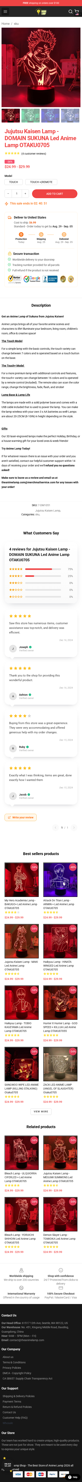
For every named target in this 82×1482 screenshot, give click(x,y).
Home (6, 24)
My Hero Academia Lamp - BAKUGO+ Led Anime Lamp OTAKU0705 (21, 904)
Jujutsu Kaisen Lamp (47, 510)
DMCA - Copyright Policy (17, 1373)
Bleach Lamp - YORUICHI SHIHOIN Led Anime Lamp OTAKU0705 (20, 1238)
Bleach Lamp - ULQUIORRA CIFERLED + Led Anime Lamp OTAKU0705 (21, 1177)
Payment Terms (12, 1401)
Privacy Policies (12, 1367)
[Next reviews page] (74, 827)
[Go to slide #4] (70, 116)
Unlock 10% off (7, 1465)
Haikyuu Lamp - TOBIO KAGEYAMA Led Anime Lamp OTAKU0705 (18, 1027)
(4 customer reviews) (33, 153)
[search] (70, 11)
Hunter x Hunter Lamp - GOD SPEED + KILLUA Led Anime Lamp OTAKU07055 (60, 1027)
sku (16, 24)
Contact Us (9, 1412)
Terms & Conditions (14, 1362)
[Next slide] (75, 67)
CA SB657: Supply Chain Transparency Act (27, 1378)
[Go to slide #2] (30, 116)
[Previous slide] (7, 67)
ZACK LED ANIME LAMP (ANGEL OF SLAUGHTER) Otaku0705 (58, 1088)
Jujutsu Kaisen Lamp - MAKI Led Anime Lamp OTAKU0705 (21, 965)
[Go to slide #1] (11, 116)
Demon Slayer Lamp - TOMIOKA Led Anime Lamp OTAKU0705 (59, 1238)
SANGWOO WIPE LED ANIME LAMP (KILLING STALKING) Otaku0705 (22, 1088)
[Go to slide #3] (50, 116)
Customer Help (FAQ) (15, 1417)
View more (41, 1111)
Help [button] (75, 1477)
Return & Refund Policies (17, 1406)
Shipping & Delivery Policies (19, 1396)
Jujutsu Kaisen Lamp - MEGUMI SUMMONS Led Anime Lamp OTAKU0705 (58, 1177)
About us (8, 1357)
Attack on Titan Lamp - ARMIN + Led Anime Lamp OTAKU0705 (58, 904)
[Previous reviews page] (55, 827)
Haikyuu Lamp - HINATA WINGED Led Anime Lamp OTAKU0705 (58, 965)
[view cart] (76, 11)
